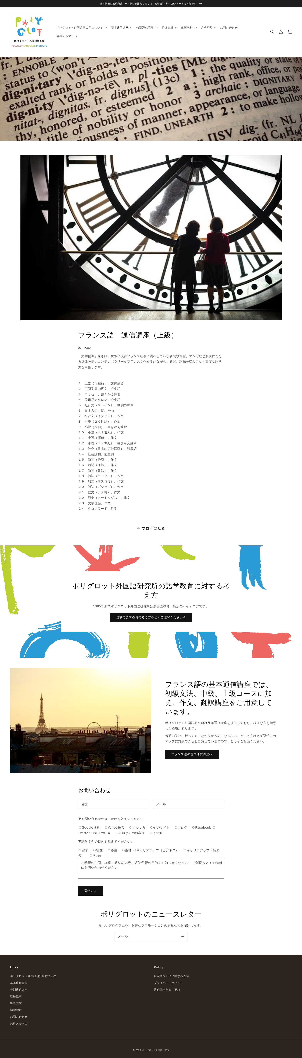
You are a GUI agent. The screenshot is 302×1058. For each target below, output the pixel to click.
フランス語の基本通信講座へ (192, 754)
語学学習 (16, 1010)
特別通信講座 (19, 989)
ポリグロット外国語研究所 (155, 1050)
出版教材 (16, 1003)
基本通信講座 (19, 983)
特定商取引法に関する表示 (171, 976)
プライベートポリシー (168, 983)
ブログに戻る (153, 528)
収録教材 (16, 996)
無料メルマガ (19, 1023)
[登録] (182, 936)
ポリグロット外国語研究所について (33, 976)
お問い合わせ (19, 1016)
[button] (272, 31)
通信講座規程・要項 (167, 989)
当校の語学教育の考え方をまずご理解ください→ (151, 617)
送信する (90, 890)
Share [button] (87, 348)
